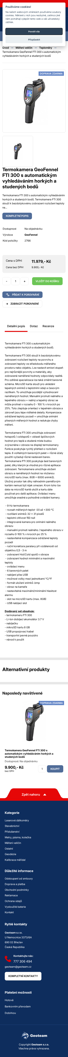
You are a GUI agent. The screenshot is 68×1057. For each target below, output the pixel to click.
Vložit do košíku (47, 281)
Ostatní (9, 848)
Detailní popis (16, 326)
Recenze (48, 326)
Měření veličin (24, 47)
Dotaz (34, 326)
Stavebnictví (12, 825)
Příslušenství (12, 831)
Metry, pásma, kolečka (18, 837)
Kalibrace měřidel (15, 859)
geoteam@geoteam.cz (18, 966)
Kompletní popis (17, 215)
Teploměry (45, 47)
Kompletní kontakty (23, 976)
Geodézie (10, 854)
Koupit (55, 768)
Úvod (5, 47)
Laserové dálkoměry (17, 820)
